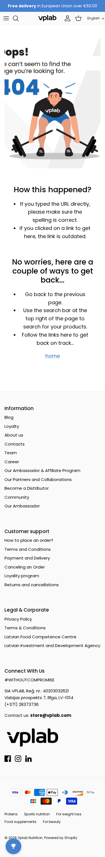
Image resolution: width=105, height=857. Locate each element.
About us (13, 435)
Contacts (14, 444)
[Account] (66, 18)
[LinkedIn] (28, 758)
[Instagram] (18, 758)
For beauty (52, 821)
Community (16, 497)
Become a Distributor (26, 488)
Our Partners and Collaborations (38, 479)
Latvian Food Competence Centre (40, 637)
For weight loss (68, 814)
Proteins (11, 814)
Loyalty (11, 426)
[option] (52, 103)
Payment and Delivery (27, 558)
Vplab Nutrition (30, 837)
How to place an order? (28, 540)
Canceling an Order (24, 567)
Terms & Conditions (25, 628)
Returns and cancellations (31, 585)
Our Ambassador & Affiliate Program (42, 470)
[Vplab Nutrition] (47, 18)
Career (11, 462)
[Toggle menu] (6, 18)
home (52, 355)
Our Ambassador (22, 506)
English (93, 18)
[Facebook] (7, 758)
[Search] (18, 18)
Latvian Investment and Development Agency (52, 645)
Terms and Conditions (27, 549)
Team (10, 453)
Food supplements (20, 821)
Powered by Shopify (60, 837)
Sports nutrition (37, 814)
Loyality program (21, 576)
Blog (8, 417)
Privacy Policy (18, 619)
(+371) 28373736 (21, 704)
